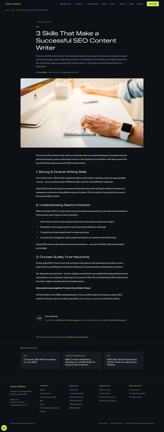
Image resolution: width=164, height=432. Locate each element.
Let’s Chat (152, 4)
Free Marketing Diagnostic (50, 408)
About (42, 390)
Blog (131, 4)
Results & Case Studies (48, 397)
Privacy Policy (103, 423)
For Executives (134, 390)
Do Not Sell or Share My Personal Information (140, 423)
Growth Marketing (76, 393)
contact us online (91, 298)
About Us (123, 4)
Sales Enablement (76, 404)
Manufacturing (104, 390)
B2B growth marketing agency (68, 320)
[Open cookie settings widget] (4, 428)
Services (79, 4)
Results (104, 4)
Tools (112, 4)
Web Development (76, 397)
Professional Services (107, 397)
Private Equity (104, 393)
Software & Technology (107, 401)
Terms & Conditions (116, 423)
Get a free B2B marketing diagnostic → (75, 337)
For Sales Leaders (135, 397)
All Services (74, 390)
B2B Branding (75, 408)
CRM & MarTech (76, 401)
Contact (43, 411)
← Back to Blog (43, 22)
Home (7, 10)
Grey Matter (13, 4)
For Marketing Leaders (137, 393)
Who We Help (65, 4)
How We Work (92, 4)
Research (140, 4)
